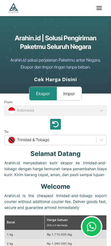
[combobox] (7, 140)
